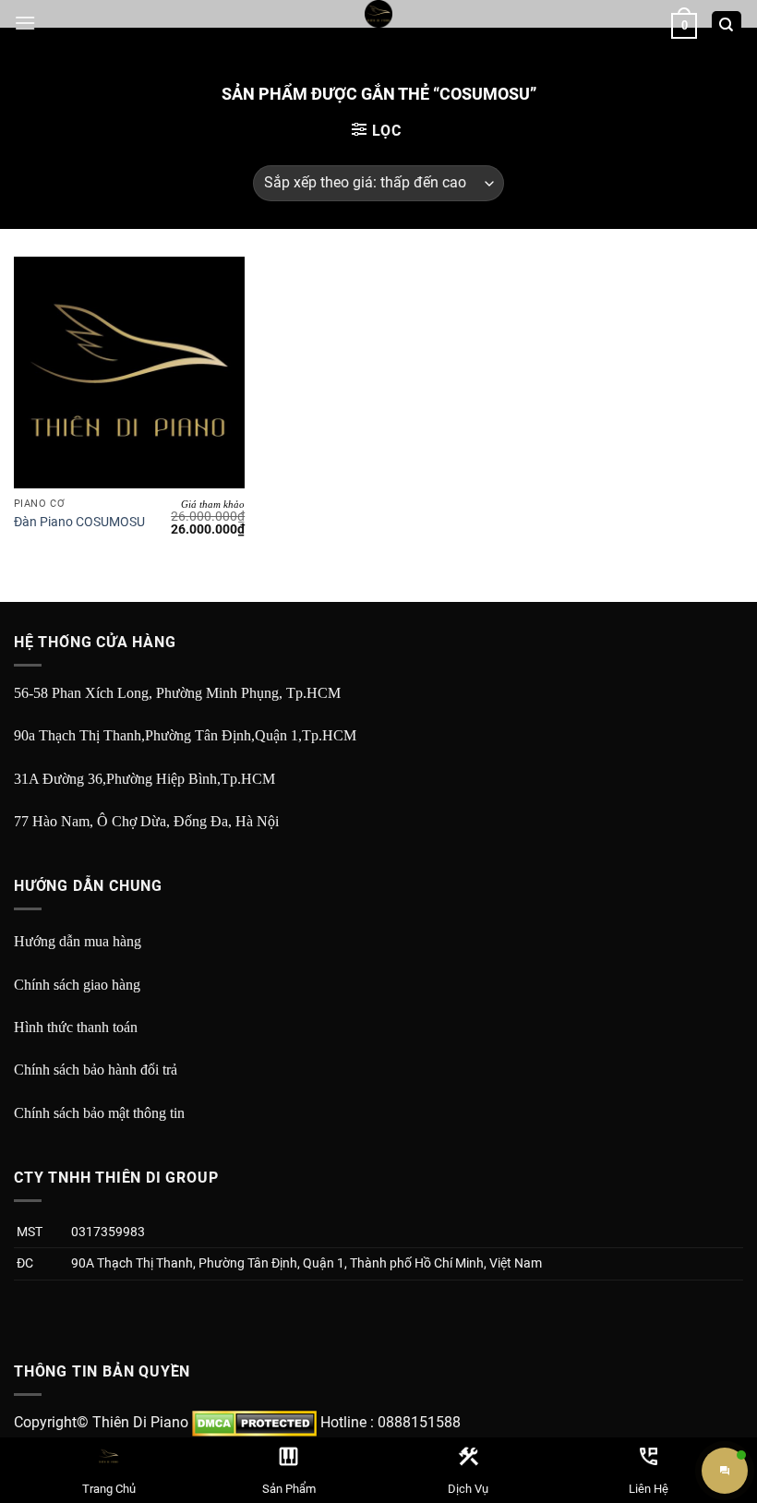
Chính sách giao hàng (77, 984)
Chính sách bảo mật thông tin (99, 1113)
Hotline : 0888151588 (390, 1422)
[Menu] (25, 22)
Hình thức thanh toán (76, 1027)
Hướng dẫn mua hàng (77, 941)
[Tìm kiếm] (727, 26)
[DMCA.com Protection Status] (254, 1422)
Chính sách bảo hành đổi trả (95, 1069)
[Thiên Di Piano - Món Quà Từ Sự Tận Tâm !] (378, 14)
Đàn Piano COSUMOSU (79, 522)
